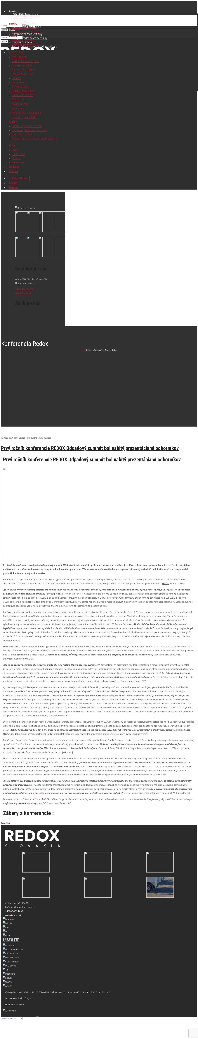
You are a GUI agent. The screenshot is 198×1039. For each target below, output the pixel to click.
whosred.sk (87, 992)
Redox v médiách (43, 438)
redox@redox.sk (23, 293)
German (13, 187)
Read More (5, 823)
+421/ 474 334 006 (24, 289)
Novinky (33, 438)
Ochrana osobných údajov (18, 998)
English (13, 182)
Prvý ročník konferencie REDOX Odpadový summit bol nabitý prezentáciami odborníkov (90, 448)
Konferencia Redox (22, 438)
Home (83, 350)
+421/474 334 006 (14, 911)
